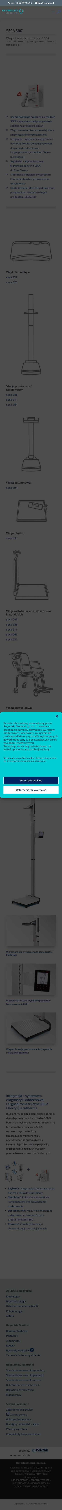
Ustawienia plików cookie (31, 789)
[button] (57, 716)
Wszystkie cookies (31, 780)
